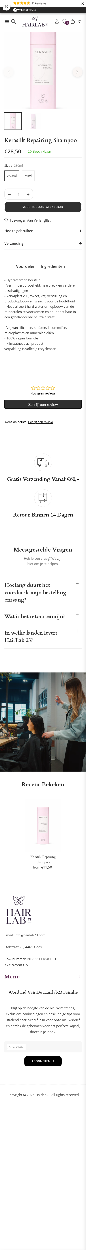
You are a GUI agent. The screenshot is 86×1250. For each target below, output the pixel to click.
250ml (12, 176)
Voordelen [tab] (26, 266)
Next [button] (77, 72)
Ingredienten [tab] (53, 266)
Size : (13, 165)
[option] (43, 70)
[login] (55, 21)
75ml (28, 176)
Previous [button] (8, 72)
